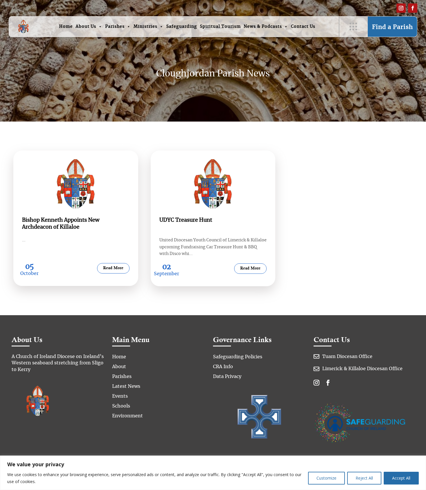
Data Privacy (227, 376)
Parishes (115, 27)
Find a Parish (392, 27)
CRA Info (223, 366)
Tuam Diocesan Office (347, 356)
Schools (121, 406)
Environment (127, 416)
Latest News (126, 386)
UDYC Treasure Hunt (185, 220)
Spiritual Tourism (220, 27)
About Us (86, 27)
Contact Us (303, 27)
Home (66, 27)
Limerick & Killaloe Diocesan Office (362, 368)
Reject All (364, 478)
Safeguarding (181, 27)
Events (120, 396)
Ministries (145, 27)
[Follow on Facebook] (412, 8)
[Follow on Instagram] (401, 8)
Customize (326, 478)
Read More (113, 268)
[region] (213, 473)
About (119, 366)
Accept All (401, 478)
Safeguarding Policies (237, 357)
